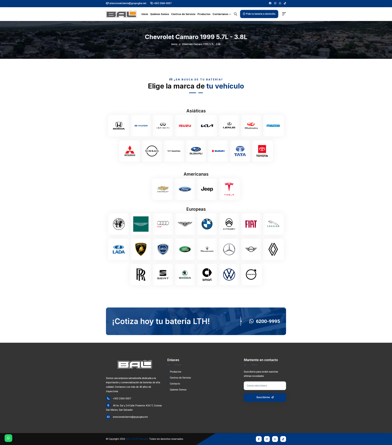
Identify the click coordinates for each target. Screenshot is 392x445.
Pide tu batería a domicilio (260, 13)
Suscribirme (263, 397)
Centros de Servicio (183, 14)
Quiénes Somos (159, 14)
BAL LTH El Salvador (137, 438)
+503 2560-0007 (162, 3)
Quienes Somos (178, 389)
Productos (204, 14)
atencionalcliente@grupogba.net (130, 416)
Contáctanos (220, 14)
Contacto (174, 383)
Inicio (144, 14)
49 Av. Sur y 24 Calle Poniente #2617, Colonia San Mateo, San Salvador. (134, 407)
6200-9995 (268, 321)
